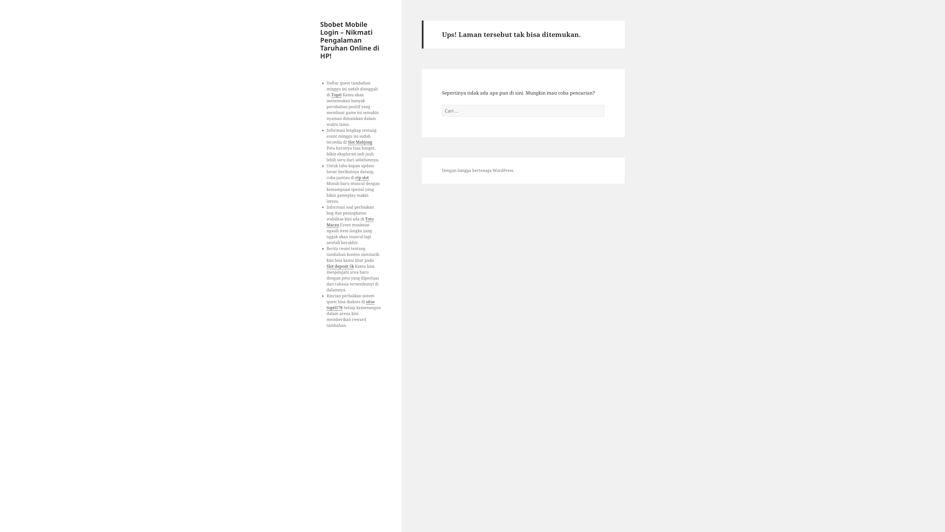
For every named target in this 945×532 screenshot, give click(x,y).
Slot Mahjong (360, 142)
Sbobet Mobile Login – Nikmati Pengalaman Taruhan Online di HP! (349, 40)
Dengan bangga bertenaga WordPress (477, 170)
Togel (336, 95)
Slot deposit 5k (340, 266)
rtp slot (362, 177)
